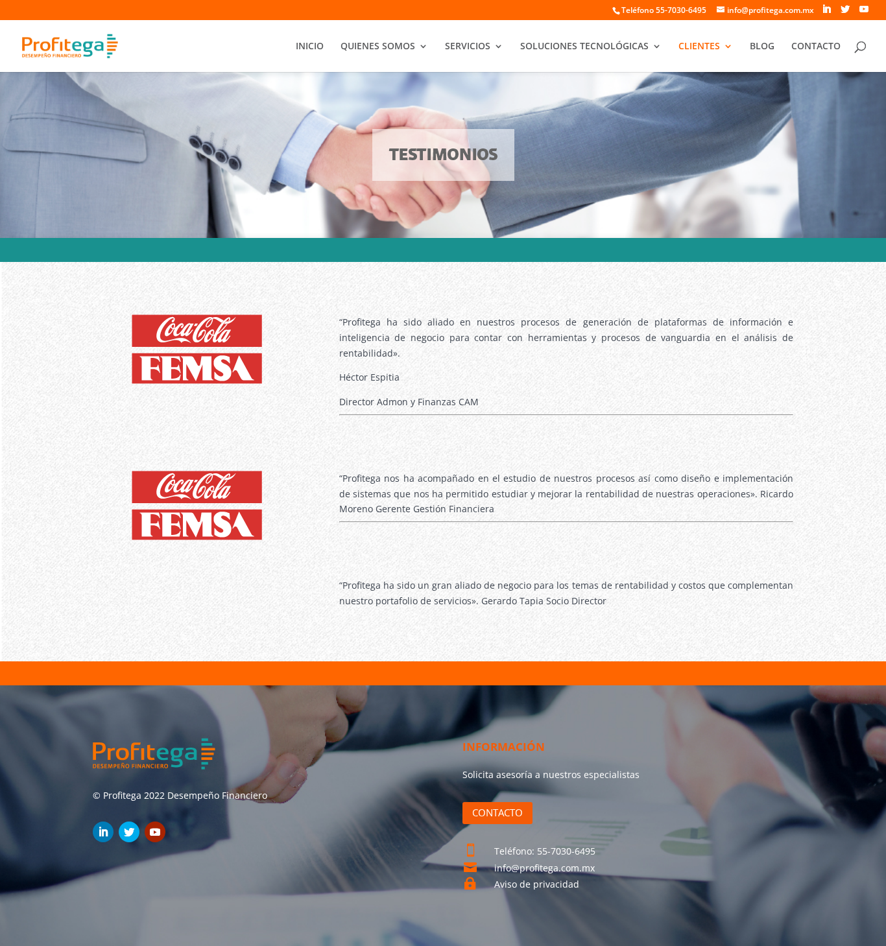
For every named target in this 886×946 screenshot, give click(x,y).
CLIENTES (699, 46)
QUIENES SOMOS (378, 46)
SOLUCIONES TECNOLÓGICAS (584, 46)
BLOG (762, 46)
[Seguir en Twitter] (129, 832)
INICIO (310, 46)
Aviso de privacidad (536, 884)
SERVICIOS (467, 46)
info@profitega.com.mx (544, 868)
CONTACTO (816, 46)
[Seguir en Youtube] (155, 832)
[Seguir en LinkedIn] (103, 832)
